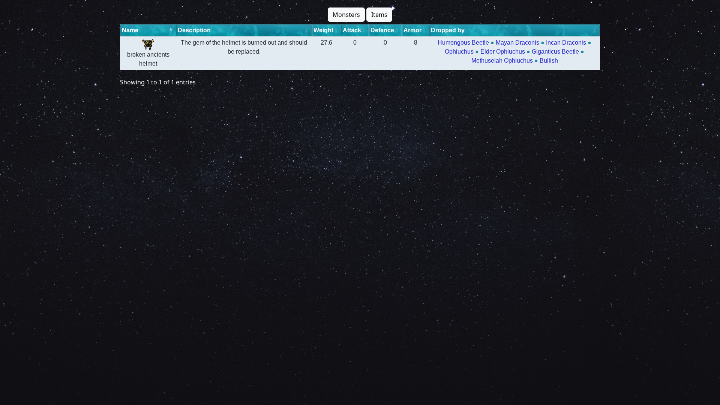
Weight (323, 30)
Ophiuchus (459, 51)
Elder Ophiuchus (502, 51)
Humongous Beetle (463, 42)
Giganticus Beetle (555, 51)
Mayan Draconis (517, 42)
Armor (413, 30)
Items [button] (379, 14)
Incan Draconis (566, 42)
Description (194, 30)
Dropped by (448, 30)
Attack (352, 30)
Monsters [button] (346, 14)
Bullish (549, 60)
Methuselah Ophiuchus (502, 60)
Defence (382, 30)
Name (130, 30)
